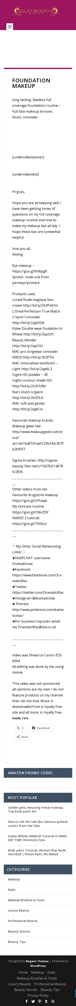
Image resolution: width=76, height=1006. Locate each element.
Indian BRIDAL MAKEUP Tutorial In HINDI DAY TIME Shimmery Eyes (37, 838)
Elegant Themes (37, 961)
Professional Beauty (23, 921)
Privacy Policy (38, 995)
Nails (11, 890)
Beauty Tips (17, 942)
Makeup (14, 879)
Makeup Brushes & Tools (26, 900)
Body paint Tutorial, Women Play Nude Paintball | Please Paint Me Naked (37, 852)
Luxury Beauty (18, 910)
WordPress (38, 966)
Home (23, 972)
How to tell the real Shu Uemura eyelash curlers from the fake (38, 823)
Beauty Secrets (19, 931)
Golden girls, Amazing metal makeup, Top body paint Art (36, 809)
